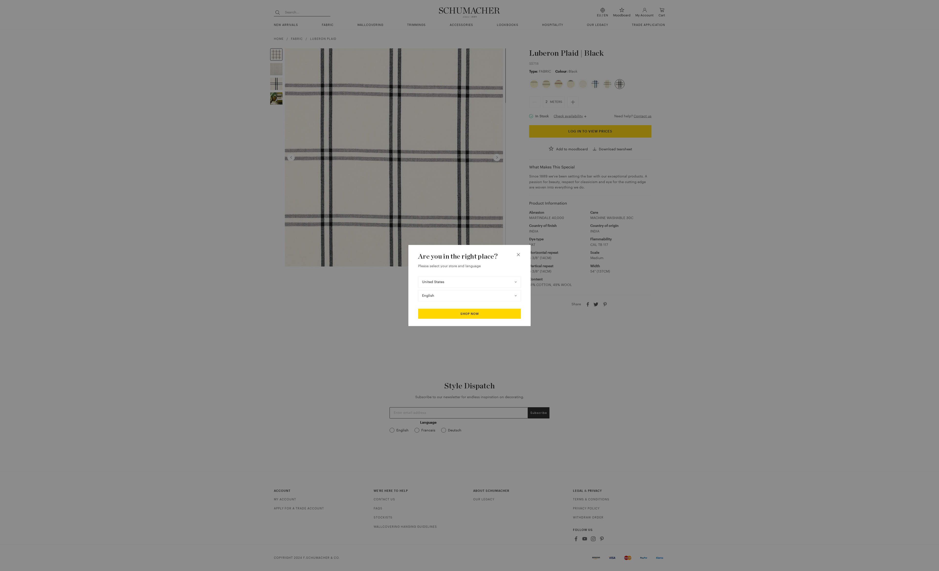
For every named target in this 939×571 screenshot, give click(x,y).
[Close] (518, 254)
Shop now (469, 313)
